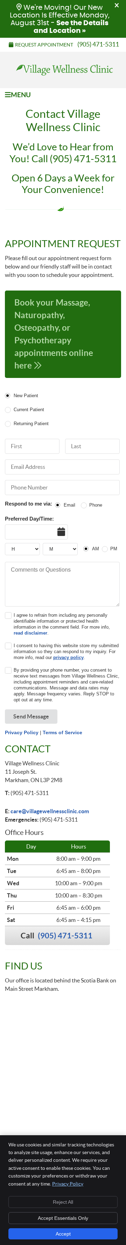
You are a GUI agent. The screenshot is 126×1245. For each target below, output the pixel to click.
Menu (21, 95)
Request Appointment (44, 45)
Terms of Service (62, 732)
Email (69, 505)
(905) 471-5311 (98, 44)
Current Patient (29, 409)
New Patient (26, 395)
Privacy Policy (21, 732)
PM (113, 548)
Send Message (31, 716)
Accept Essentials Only (63, 1218)
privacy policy (68, 657)
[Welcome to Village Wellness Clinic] (63, 77)
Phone (95, 505)
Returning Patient (31, 423)
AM (95, 548)
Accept (63, 1234)
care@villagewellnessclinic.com (49, 811)
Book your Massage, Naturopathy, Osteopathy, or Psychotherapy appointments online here (53, 334)
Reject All (63, 1202)
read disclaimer (30, 633)
